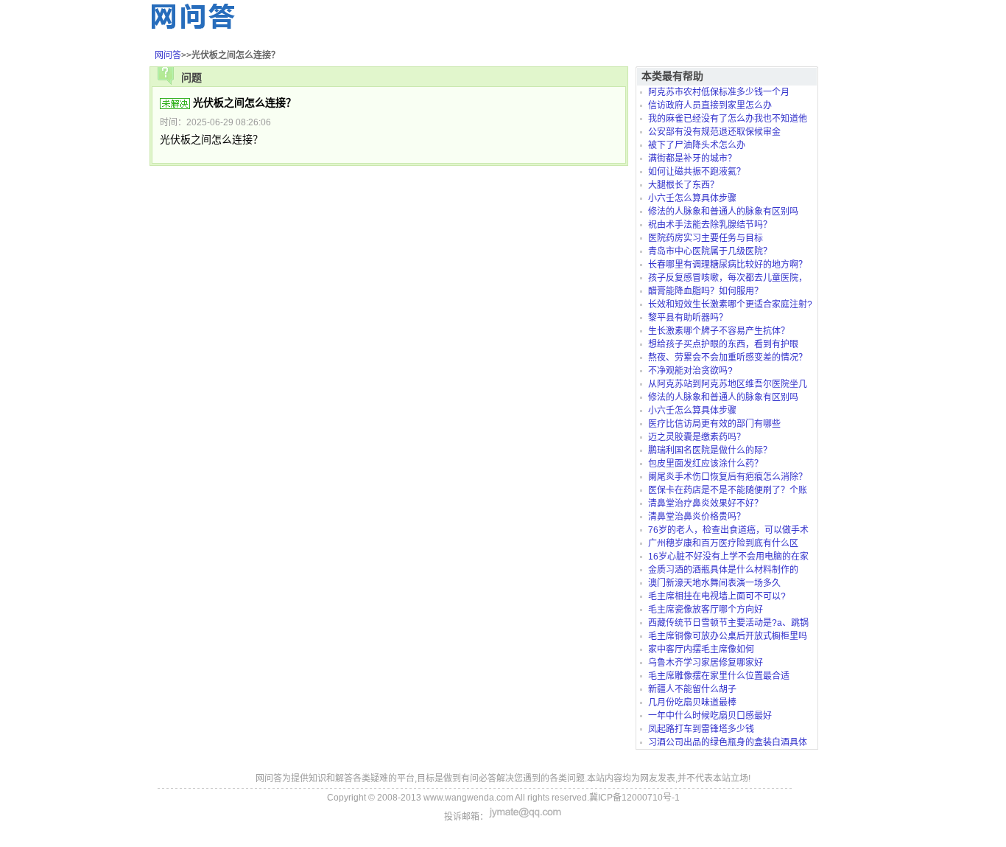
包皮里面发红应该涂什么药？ (705, 464)
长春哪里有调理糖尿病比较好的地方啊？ (727, 264)
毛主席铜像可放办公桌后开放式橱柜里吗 (727, 636)
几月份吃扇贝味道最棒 (692, 702)
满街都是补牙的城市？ (692, 158)
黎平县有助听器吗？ (688, 318)
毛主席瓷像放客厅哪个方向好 (705, 609)
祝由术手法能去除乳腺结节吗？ (710, 225)
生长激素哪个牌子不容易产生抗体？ (718, 331)
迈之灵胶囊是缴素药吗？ (696, 437)
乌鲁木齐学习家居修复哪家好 (705, 663)
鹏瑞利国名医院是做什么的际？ (710, 450)
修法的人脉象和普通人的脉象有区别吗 (723, 211)
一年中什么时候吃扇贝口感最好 (710, 716)
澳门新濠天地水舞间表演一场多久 (714, 583)
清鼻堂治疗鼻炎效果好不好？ (705, 503)
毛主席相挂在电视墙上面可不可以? (717, 596)
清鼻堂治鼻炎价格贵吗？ (696, 517)
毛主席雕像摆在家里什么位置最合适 (718, 676)
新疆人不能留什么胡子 (692, 689)
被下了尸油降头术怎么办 (696, 145)
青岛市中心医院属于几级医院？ (710, 251)
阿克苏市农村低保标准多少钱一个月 (718, 92)
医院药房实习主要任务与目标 (705, 238)
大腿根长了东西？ (683, 185)
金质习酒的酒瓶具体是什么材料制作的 (723, 570)
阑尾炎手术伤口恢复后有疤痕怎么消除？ (727, 477)
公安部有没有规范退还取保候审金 (714, 132)
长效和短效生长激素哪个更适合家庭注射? (730, 304)
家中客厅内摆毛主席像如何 (701, 649)
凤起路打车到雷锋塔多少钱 (701, 729)
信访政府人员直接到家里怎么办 (710, 105)
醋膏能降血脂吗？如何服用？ (705, 291)
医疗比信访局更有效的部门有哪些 (714, 424)
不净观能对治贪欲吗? (690, 371)
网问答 (168, 55)
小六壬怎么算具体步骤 (692, 198)
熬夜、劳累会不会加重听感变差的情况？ (727, 357)
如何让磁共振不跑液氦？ (696, 172)
